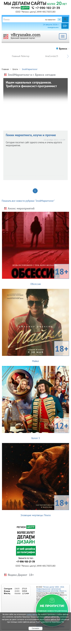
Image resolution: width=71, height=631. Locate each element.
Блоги (15, 69)
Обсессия (49, 276)
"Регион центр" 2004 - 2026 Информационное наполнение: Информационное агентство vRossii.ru (51, 589)
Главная (5, 69)
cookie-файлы (32, 614)
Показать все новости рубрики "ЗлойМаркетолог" (28, 200)
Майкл (50, 353)
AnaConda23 (51, 56)
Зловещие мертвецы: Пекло (44, 507)
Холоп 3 (49, 430)
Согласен (35, 628)
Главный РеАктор (20, 56)
